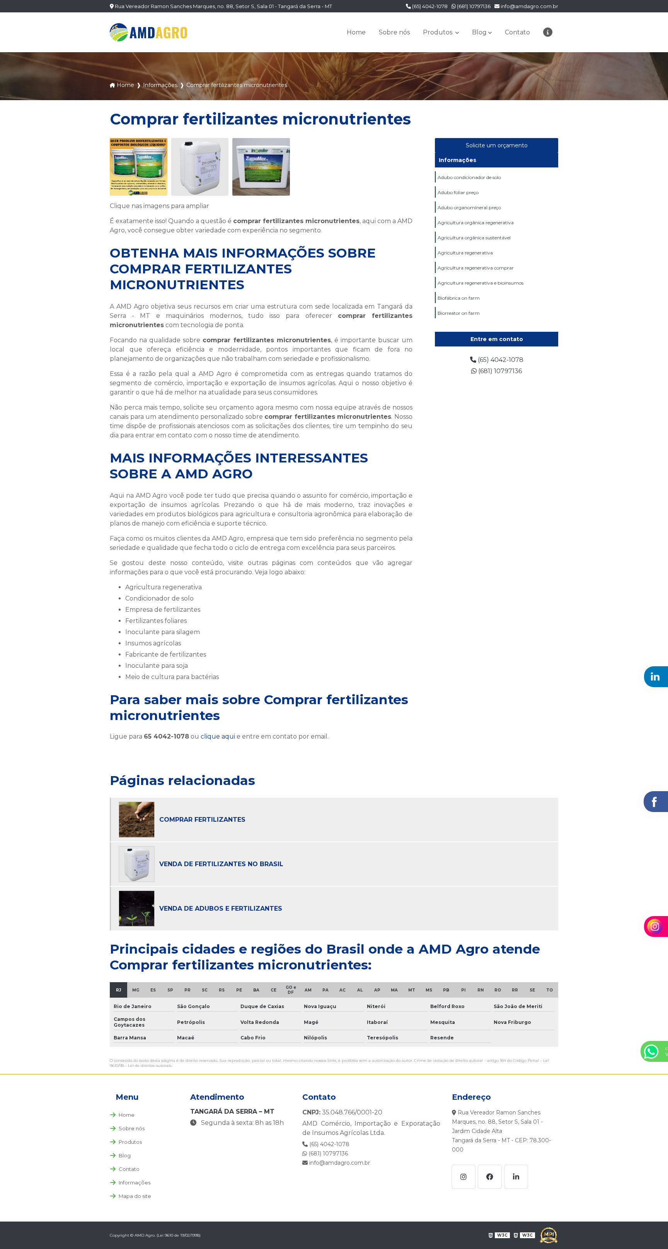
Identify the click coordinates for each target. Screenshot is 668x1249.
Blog (479, 32)
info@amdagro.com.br (528, 6)
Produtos (438, 32)
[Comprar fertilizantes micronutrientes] (138, 167)
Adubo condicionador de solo (469, 177)
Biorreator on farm (459, 313)
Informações (457, 160)
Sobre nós (394, 32)
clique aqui (218, 736)
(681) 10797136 (473, 6)
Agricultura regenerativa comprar (476, 268)
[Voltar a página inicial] (148, 32)
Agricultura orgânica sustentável (474, 238)
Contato (517, 32)
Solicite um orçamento (497, 145)
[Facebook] (489, 1176)
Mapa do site (135, 1196)
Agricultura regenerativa (465, 253)
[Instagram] (463, 1176)
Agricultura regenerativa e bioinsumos (480, 283)
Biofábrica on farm (459, 298)
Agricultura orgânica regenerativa (476, 222)
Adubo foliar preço (458, 192)
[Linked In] (516, 1176)
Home (356, 32)
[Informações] (547, 32)
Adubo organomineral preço (469, 207)
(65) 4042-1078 (429, 6)
